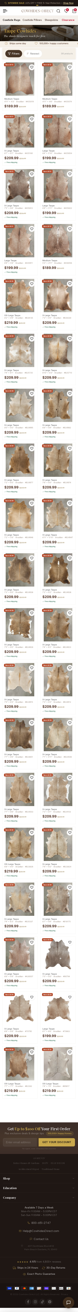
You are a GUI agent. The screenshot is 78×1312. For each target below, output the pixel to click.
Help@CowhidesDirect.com (41, 1231)
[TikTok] (42, 1302)
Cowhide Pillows (32, 20)
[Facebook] (28, 1302)
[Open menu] (6, 11)
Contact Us (41, 1239)
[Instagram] (35, 1302)
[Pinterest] (50, 1302)
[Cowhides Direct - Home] (37, 10)
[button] (32, 67)
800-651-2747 (41, 1223)
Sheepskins (51, 20)
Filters (16, 53)
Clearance (68, 20)
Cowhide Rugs (11, 20)
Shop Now (68, 3)
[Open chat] (68, 1302)
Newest (34, 53)
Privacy (64, 1294)
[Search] (58, 11)
